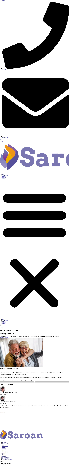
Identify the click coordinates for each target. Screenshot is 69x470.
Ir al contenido (2, 0)
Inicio (3, 174)
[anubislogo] (13, 469)
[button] (34, 249)
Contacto (3, 178)
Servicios (3, 176)
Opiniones (4, 177)
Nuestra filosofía (5, 175)
